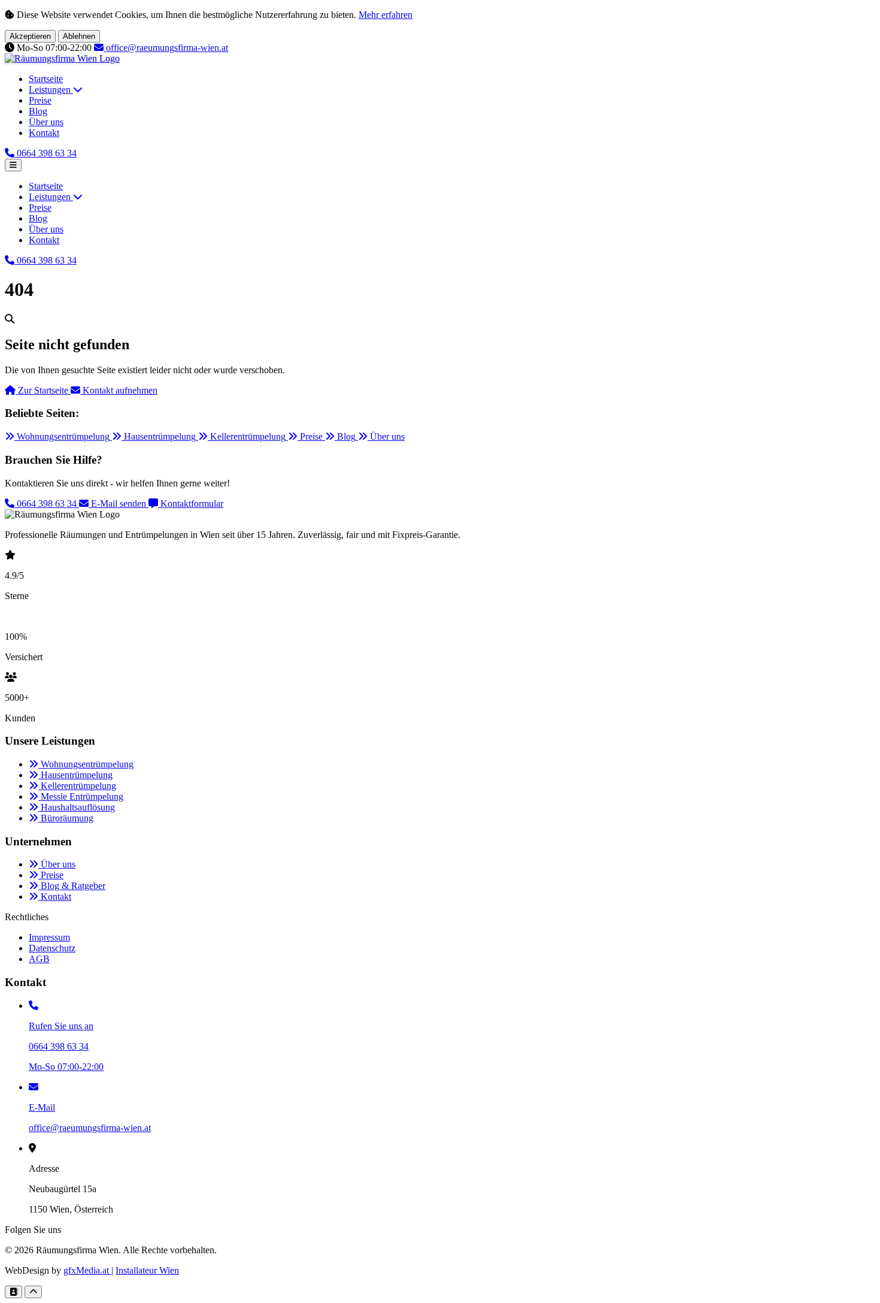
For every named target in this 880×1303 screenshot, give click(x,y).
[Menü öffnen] (13, 165)
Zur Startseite (43, 390)
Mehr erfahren (385, 15)
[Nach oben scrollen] (33, 1292)
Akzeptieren (30, 36)
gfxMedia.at (87, 1270)
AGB (39, 959)
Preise (40, 100)
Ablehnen (79, 36)
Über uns (46, 122)
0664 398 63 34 (46, 503)
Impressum (49, 937)
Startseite (46, 79)
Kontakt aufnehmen (118, 390)
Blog (38, 111)
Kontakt (44, 133)
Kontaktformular (190, 503)
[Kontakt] (13, 1292)
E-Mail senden (118, 503)
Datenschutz (52, 948)
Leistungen (51, 89)
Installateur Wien (147, 1270)
